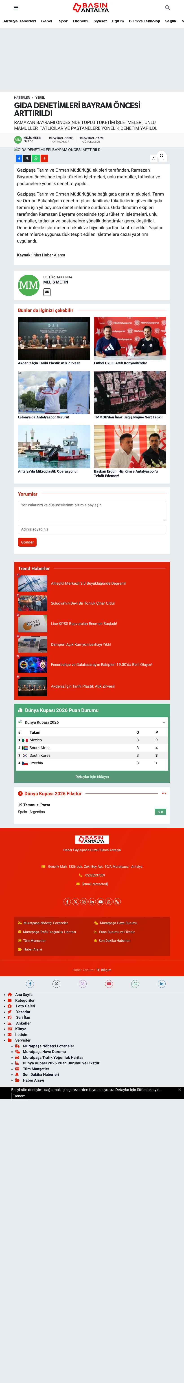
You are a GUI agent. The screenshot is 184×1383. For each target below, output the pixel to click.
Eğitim (118, 21)
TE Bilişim (103, 970)
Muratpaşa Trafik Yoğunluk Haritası (49, 932)
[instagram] (83, 984)
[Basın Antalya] (91, 7)
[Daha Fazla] (44, 158)
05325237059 (95, 875)
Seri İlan (22, 1017)
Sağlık (170, 21)
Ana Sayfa (24, 994)
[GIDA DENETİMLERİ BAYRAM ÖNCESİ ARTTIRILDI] (92, 150)
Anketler (23, 1023)
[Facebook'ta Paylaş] (19, 158)
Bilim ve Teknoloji (144, 21)
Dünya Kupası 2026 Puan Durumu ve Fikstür (61, 1063)
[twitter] (56, 984)
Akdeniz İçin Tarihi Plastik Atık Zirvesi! (49, 363)
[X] (75, 901)
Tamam (19, 1096)
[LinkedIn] (92, 901)
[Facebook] (67, 901)
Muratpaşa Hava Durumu (118, 923)
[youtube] (109, 984)
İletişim (21, 1034)
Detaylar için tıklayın (92, 776)
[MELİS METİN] (28, 285)
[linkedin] (162, 984)
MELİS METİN (55, 282)
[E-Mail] (47, 292)
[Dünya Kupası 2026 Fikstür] (164, 793)
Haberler (22, 97)
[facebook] (30, 984)
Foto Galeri (25, 1006)
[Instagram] (84, 901)
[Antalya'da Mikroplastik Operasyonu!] (54, 446)
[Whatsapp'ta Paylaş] (36, 158)
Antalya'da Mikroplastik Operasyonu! (47, 471)
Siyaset (100, 21)
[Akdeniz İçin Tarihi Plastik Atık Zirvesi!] (54, 338)
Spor (63, 21)
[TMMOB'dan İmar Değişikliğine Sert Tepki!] (130, 392)
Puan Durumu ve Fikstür (117, 932)
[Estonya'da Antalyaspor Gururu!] (54, 392)
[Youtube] (100, 901)
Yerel (40, 97)
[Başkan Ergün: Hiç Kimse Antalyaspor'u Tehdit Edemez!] (130, 446)
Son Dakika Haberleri (114, 941)
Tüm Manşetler (34, 941)
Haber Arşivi (33, 949)
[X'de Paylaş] (27, 158)
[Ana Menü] (16, 7)
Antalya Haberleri (19, 21)
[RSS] (117, 901)
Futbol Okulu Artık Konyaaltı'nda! (120, 363)
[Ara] (167, 8)
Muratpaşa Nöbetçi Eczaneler (46, 923)
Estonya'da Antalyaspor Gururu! (43, 417)
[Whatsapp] (108, 901)
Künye (20, 1029)
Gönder (27, 542)
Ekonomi (80, 21)
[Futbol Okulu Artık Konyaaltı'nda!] (130, 338)
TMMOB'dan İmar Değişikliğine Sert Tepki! (128, 417)
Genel (46, 21)
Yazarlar (22, 1012)
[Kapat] (181, 1090)
